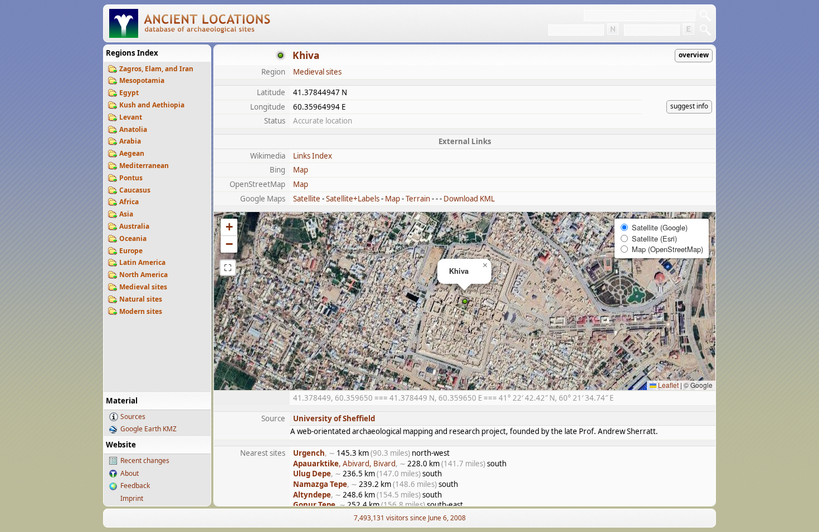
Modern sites (140, 311)
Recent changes (144, 460)
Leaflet (667, 385)
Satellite (306, 199)
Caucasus (134, 190)
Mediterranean (144, 165)
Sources (132, 416)
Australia (134, 226)
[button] (465, 301)
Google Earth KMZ (148, 429)
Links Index (312, 156)
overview (694, 55)
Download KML (469, 199)
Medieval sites (143, 287)
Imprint (131, 498)
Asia (126, 214)
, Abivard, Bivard (344, 464)
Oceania (133, 238)
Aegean (131, 153)
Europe (131, 250)
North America (143, 274)
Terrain (418, 199)
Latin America (142, 262)
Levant (130, 117)
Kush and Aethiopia (151, 105)
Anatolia (133, 129)
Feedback (135, 485)
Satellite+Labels (352, 199)
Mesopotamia (141, 80)
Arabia (130, 141)
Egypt (129, 92)
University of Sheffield (334, 418)
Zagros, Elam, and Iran (156, 68)
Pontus (131, 178)
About (129, 473)
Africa (129, 201)
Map (300, 170)
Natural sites (140, 299)
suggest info (689, 106)
